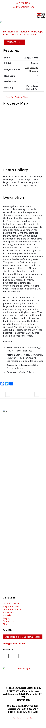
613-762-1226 (23, 3)
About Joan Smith (12, 609)
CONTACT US (13, 42)
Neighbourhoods (11, 606)
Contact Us (8, 621)
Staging (7, 618)
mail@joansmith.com (23, 6)
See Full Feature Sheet (18, 97)
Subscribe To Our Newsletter (22, 636)
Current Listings (11, 603)
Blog (5, 624)
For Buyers (8, 612)
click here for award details (23, 718)
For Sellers (8, 615)
